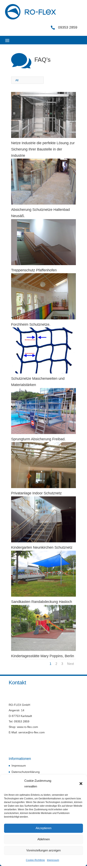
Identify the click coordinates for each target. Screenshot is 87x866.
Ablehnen (43, 839)
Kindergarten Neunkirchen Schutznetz (41, 547)
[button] (81, 784)
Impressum (53, 860)
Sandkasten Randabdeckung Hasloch (41, 602)
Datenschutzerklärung (26, 771)
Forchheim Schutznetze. (30, 324)
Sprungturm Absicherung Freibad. (38, 439)
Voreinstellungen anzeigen (43, 850)
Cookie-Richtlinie (35, 860)
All (16, 80)
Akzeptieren (43, 828)
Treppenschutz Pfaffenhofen (34, 270)
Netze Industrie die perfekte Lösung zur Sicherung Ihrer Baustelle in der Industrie (43, 149)
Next (70, 663)
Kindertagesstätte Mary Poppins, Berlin (42, 656)
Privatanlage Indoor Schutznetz (36, 493)
